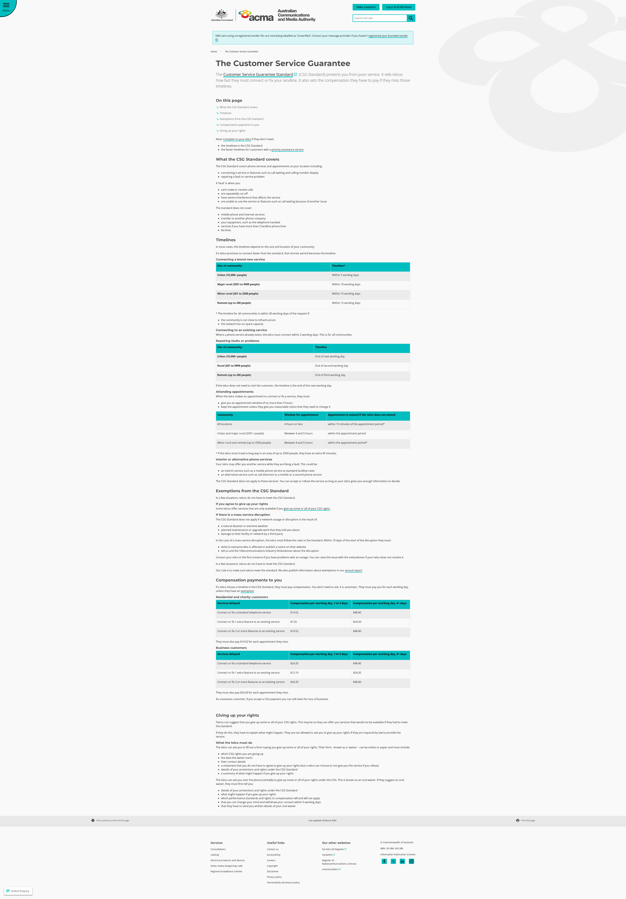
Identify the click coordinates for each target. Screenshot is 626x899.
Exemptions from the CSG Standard (239, 119)
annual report (353, 570)
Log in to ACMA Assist (398, 7)
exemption (247, 591)
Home (214, 51)
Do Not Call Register (333, 849)
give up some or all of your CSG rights (307, 508)
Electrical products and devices (228, 860)
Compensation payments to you (237, 125)
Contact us (273, 849)
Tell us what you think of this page (110, 820)
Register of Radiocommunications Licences (339, 862)
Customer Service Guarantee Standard (258, 74)
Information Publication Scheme (397, 854)
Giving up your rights (231, 130)
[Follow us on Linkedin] (402, 861)
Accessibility (273, 854)
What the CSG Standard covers (237, 107)
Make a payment (366, 7)
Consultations (218, 849)
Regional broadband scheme (226, 871)
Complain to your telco (237, 139)
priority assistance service (288, 149)
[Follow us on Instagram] (411, 861)
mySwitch (327, 854)
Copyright (272, 865)
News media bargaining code (227, 865)
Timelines (223, 113)
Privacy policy (274, 876)
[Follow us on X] (393, 861)
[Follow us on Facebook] (384, 861)
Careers (271, 860)
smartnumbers (330, 869)
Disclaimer (273, 871)
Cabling (215, 854)
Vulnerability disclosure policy (283, 882)
